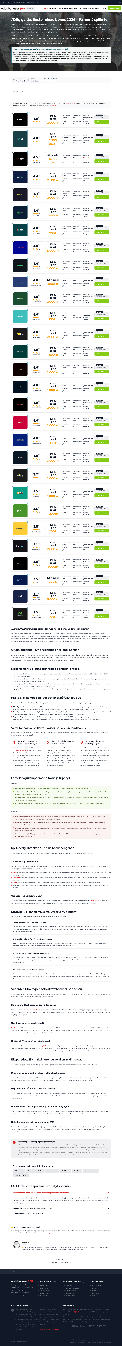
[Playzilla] (20, 387)
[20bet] (20, 212)
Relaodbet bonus (36, 531)
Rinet (67, 103)
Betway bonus (44, 1293)
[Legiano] (20, 369)
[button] (30, 8)
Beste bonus (53, 8)
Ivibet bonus (36, 354)
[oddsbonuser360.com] (13, 8)
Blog (104, 8)
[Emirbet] (20, 564)
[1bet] (20, 493)
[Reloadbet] (20, 528)
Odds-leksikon (101, 1342)
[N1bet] (20, 159)
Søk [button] (119, 2)
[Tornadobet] (20, 458)
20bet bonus (36, 215)
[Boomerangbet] (20, 282)
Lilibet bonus (36, 599)
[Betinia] (20, 265)
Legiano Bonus (36, 372)
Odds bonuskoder (90, 1171)
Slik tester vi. (53, 105)
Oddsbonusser (15, 1272)
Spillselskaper (63, 8)
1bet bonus (36, 496)
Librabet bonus (36, 549)
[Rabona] (20, 422)
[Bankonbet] (20, 248)
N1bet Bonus (36, 162)
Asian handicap (96, 1285)
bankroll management (22, 750)
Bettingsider (70, 1293)
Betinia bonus (36, 268)
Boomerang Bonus (36, 285)
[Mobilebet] (20, 614)
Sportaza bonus (36, 443)
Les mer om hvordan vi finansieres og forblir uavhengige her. (48, 1329)
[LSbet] (20, 511)
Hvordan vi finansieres (103, 1340)
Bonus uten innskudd (35, 1171)
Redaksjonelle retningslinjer (77, 1342)
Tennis (15, 882)
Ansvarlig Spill (91, 1342)
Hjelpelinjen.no (79, 1312)
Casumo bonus (36, 319)
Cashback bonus (52, 1171)
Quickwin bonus (36, 407)
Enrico (73, 103)
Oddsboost (65, 1171)
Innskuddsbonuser (20, 1175)
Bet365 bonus (44, 1285)
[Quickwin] (20, 405)
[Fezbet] (20, 334)
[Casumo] (20, 316)
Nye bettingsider (88, 8)
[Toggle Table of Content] (107, 91)
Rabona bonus (36, 425)
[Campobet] (20, 298)
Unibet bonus (44, 1288)
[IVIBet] (20, 352)
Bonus (45, 8)
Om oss (69, 1340)
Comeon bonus (44, 1290)
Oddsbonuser (19, 1171)
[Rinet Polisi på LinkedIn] (25, 81)
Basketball (16, 878)
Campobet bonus (36, 301)
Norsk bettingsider (75, 8)
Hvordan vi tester (90, 1340)
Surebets (94, 1295)
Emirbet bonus (36, 566)
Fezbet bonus (36, 337)
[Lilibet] (20, 596)
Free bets (86, 158)
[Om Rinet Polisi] (14, 79)
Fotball (15, 873)
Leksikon (98, 8)
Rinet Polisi (19, 81)
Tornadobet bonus (36, 460)
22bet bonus (36, 233)
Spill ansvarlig (33, 2)
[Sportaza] (20, 440)
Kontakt (75, 1340)
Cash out (94, 1288)
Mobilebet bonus (36, 617)
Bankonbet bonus (36, 251)
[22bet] (20, 230)
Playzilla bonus (36, 390)
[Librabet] (20, 546)
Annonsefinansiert (19, 2)
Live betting (95, 1293)
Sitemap (81, 1340)
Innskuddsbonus (71, 1290)
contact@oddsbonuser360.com (54, 1233)
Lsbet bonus (36, 513)
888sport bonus (45, 1295)
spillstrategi (104, 1152)
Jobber (108, 1342)
